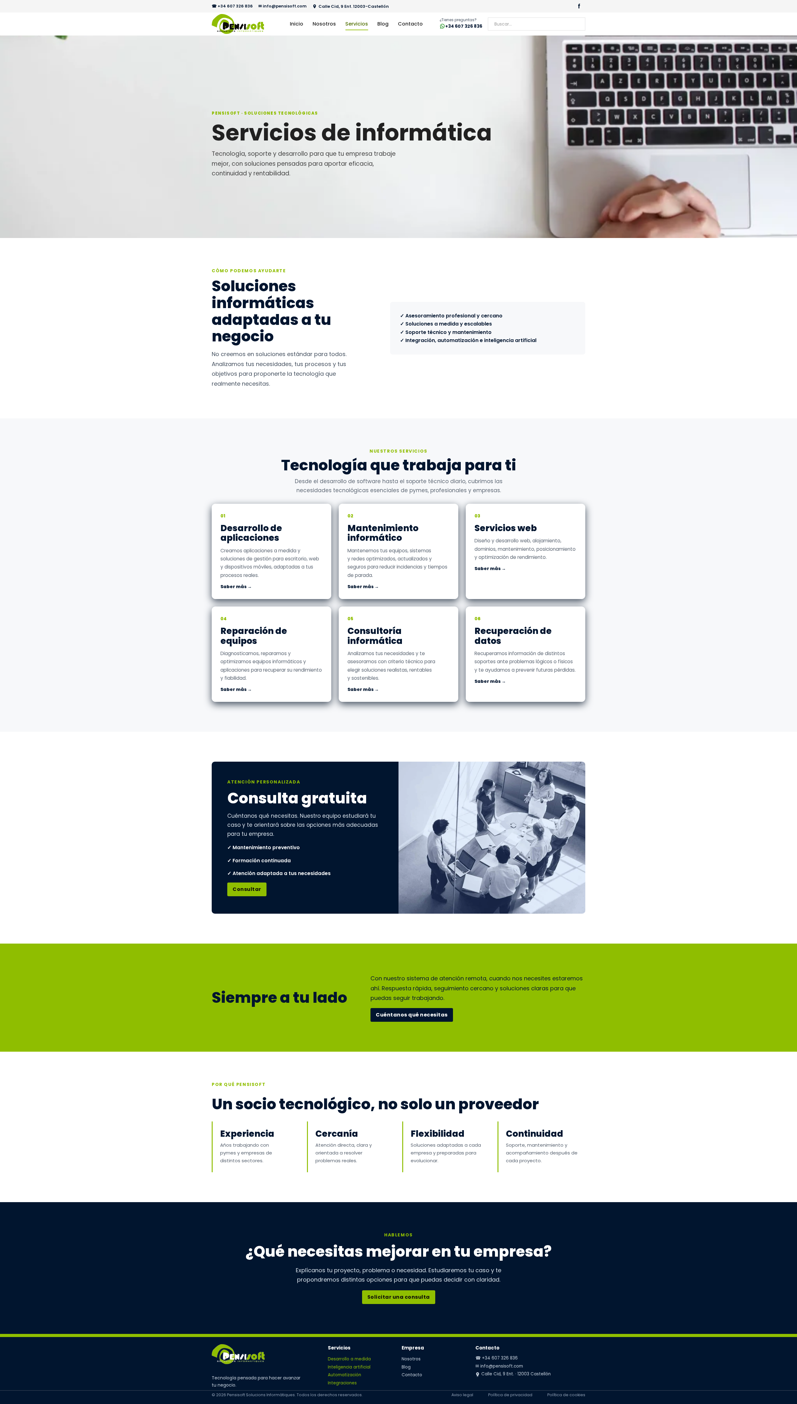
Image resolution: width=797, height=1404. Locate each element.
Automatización (344, 1375)
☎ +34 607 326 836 (232, 6)
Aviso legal (462, 1394)
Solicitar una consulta (398, 1297)
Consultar (247, 889)
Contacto (410, 23)
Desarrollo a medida (349, 1359)
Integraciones (342, 1383)
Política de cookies (566, 1394)
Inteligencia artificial (349, 1367)
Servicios (356, 23)
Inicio (296, 23)
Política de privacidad (510, 1394)
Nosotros (324, 23)
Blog (383, 23)
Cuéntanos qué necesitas (412, 1014)
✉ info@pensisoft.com (282, 6)
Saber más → (236, 586)
